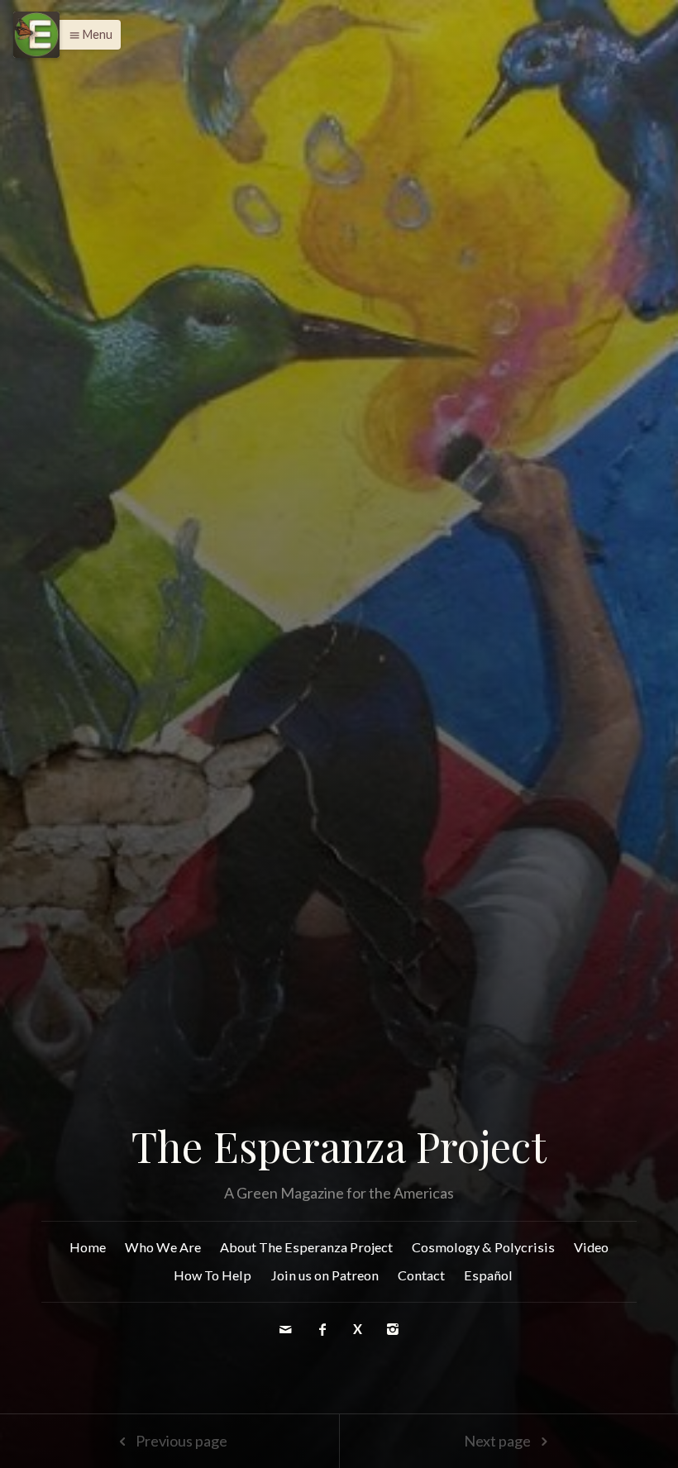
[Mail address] (286, 1329)
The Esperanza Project (339, 1146)
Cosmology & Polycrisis (483, 1247)
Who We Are (163, 1247)
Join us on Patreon (324, 1275)
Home (87, 1247)
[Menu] (36, 35)
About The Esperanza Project (306, 1247)
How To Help (212, 1275)
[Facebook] (324, 1329)
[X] (359, 1329)
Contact (421, 1275)
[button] (86, 35)
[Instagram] (393, 1329)
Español (488, 1275)
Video (591, 1247)
